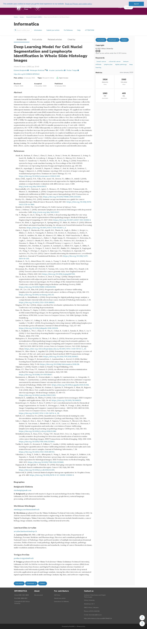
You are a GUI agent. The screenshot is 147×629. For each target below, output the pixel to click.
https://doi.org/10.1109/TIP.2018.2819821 (60, 356)
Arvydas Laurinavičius (56, 70)
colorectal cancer (115, 61)
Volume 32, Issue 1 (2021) (34, 17)
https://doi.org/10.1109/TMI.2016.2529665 (45, 462)
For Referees (68, 30)
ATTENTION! (89, 30)
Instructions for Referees (61, 601)
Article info (21, 39)
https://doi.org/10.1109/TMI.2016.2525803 (36, 441)
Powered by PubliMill (68, 626)
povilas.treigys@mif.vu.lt (24, 558)
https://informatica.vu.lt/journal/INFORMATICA (98, 618)
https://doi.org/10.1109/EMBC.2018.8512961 (37, 287)
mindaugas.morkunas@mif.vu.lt (26, 509)
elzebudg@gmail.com (22, 490)
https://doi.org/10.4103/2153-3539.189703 (36, 452)
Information (38, 30)
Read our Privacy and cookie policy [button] (78, 4)
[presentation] (18, 120)
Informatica (26, 24)
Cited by (71, 39)
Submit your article (52, 30)
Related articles (55, 39)
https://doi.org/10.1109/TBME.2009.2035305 (62, 197)
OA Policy (57, 595)
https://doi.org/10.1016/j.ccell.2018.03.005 (36, 470)
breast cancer (101, 61)
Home (16, 17)
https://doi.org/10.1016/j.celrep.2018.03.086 (37, 431)
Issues (22, 17)
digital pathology (121, 64)
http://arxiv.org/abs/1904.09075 (32, 186)
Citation (42, 583)
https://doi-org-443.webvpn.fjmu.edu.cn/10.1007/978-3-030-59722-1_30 (55, 349)
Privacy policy (81, 626)
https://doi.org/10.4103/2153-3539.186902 (36, 302)
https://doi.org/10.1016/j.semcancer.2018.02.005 (39, 176)
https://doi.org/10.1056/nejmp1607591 (58, 274)
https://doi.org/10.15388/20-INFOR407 (35, 374)
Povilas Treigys (72, 70)
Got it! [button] (136, 4)
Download (30, 583)
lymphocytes (108, 64)
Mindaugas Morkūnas (37, 70)
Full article (37, 39)
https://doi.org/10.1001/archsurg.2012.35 (36, 295)
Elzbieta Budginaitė (20, 70)
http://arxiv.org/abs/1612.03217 (46, 212)
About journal (38, 595)
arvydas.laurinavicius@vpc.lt (25, 531)
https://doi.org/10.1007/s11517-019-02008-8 (72, 220)
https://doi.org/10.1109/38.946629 (66, 400)
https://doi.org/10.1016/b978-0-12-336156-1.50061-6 (52, 475)
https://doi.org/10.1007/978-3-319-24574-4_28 (39, 413)
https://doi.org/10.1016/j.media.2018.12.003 (37, 395)
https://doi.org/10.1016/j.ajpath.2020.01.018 (70, 385)
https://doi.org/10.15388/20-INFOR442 (26, 74)
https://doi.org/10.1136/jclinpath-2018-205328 (38, 328)
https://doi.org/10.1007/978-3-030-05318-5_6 (46, 228)
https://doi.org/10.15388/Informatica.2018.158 (59, 364)
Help (78, 30)
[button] (142, 617)
